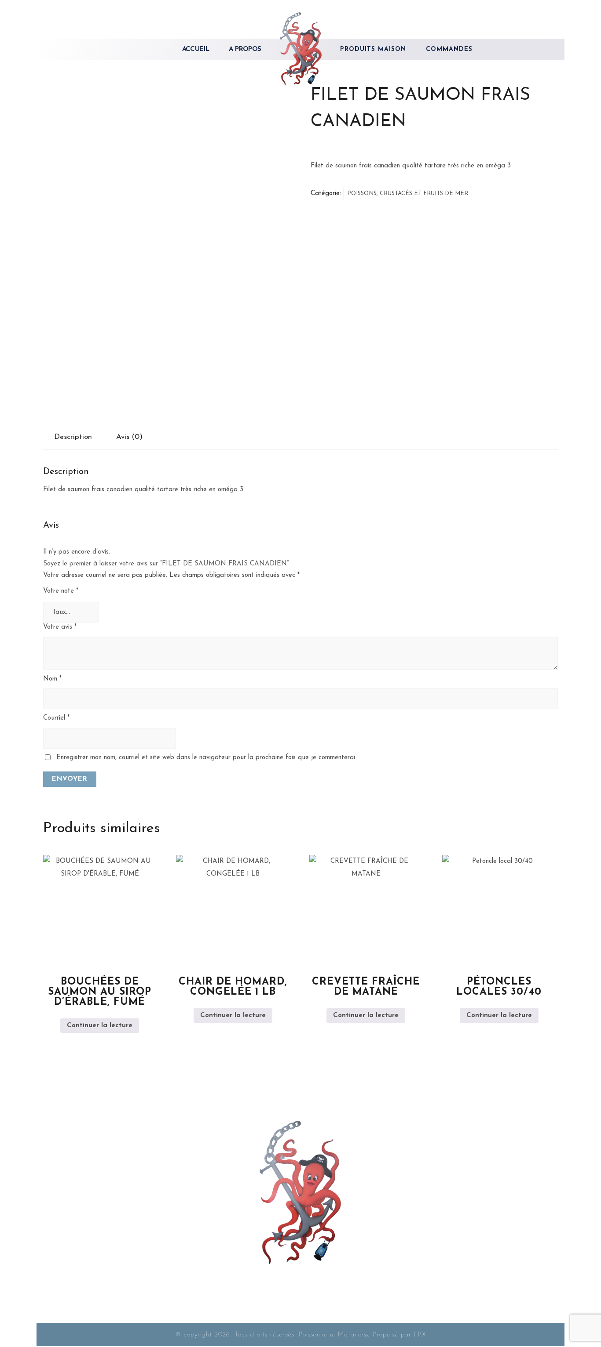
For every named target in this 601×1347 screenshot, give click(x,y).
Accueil (195, 49)
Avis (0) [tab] (129, 437)
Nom (52, 679)
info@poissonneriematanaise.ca (131, 1218)
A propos (245, 49)
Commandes (449, 49)
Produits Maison (373, 49)
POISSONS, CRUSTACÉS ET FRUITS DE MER (407, 193)
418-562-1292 (124, 1202)
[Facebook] (300, 1275)
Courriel (56, 718)
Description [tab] (73, 437)
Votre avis (60, 627)
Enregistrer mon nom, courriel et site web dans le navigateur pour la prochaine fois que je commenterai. (206, 757)
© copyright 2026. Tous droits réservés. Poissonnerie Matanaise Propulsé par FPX (300, 1335)
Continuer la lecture (99, 1025)
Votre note (60, 591)
